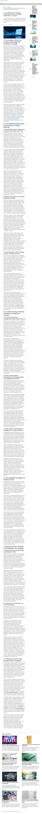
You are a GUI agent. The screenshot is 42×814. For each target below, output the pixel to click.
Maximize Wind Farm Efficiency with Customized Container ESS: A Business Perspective (34, 25)
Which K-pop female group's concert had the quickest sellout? (10, 745)
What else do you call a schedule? (30, 780)
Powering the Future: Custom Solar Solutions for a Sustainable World (35, 53)
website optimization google (16, 119)
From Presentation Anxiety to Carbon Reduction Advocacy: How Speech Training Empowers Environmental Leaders (35, 69)
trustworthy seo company (16, 116)
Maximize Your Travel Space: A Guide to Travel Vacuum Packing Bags (30, 801)
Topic (8, 6)
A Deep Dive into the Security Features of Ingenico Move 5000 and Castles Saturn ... (30, 763)
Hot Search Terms (3, 0)
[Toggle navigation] (1, 3)
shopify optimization (17, 342)
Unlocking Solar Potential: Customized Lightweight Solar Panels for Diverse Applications (34, 9)
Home (4, 6)
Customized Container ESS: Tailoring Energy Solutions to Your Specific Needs (35, 40)
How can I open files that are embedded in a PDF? (9, 764)
